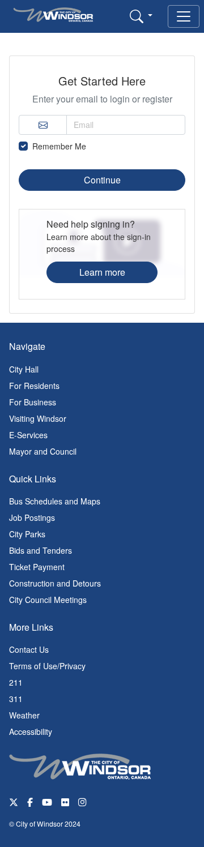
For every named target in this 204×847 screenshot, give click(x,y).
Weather (24, 715)
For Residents (34, 385)
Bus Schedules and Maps (54, 501)
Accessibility (30, 731)
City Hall (24, 369)
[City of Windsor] (80, 765)
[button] (141, 16)
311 (16, 698)
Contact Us (29, 649)
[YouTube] (47, 801)
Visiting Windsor (37, 418)
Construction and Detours (55, 583)
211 (16, 682)
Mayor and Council (42, 451)
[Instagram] (83, 801)
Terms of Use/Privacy (47, 665)
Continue (102, 179)
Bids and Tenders (40, 550)
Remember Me (59, 146)
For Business (32, 402)
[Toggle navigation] (183, 16)
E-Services (28, 434)
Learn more (102, 272)
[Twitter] (13, 801)
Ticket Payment (37, 566)
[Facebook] (30, 801)
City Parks (27, 534)
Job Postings (32, 517)
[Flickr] (65, 801)
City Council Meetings (48, 599)
